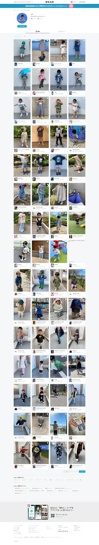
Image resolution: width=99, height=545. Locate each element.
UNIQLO (38, 178)
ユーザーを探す (17, 527)
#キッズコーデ (17, 479)
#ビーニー (32, 479)
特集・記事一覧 (32, 528)
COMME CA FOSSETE (78, 235)
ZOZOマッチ (76, 530)
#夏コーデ (52, 479)
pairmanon (56, 437)
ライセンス (57, 537)
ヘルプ (47, 525)
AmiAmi (19, 92)
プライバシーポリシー (49, 537)
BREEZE (20, 293)
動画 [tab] (25, 36)
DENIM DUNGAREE (40, 92)
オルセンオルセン (58, 63)
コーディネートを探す (18, 525)
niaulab (75, 528)
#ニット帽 (79, 479)
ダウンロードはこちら (61, 514)
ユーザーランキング (32, 527)
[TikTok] (65, 531)
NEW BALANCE (76, 149)
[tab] (38, 31)
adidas (55, 379)
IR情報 (31, 537)
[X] (59, 531)
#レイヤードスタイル (71, 479)
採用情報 (36, 537)
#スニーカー (25, 479)
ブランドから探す (17, 532)
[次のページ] (82, 471)
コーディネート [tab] (18, 36)
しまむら (38, 120)
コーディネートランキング (34, 525)
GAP (74, 63)
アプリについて (59, 516)
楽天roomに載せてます (77, 465)
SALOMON (75, 207)
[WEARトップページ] (14, 10)
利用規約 (42, 537)
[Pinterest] (67, 531)
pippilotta (38, 63)
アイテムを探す (17, 528)
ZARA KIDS (20, 63)
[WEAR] (49, 2)
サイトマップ (48, 527)
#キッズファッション (60, 479)
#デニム (45, 479)
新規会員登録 (82, 2)
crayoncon (75, 178)
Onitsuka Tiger (76, 293)
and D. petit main (39, 379)
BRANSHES (57, 120)
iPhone (59, 527)
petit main (75, 408)
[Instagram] (61, 531)
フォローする (22, 26)
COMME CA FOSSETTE (59, 350)
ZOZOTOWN (76, 527)
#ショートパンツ (18, 482)
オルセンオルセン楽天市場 (23, 149)
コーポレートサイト (17, 537)
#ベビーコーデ (39, 479)
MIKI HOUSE (21, 465)
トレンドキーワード (32, 530)
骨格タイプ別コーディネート (34, 532)
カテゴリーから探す (17, 533)
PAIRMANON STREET (41, 235)
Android (65, 527)
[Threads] (63, 531)
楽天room (56, 465)
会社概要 (25, 537)
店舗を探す (16, 530)
